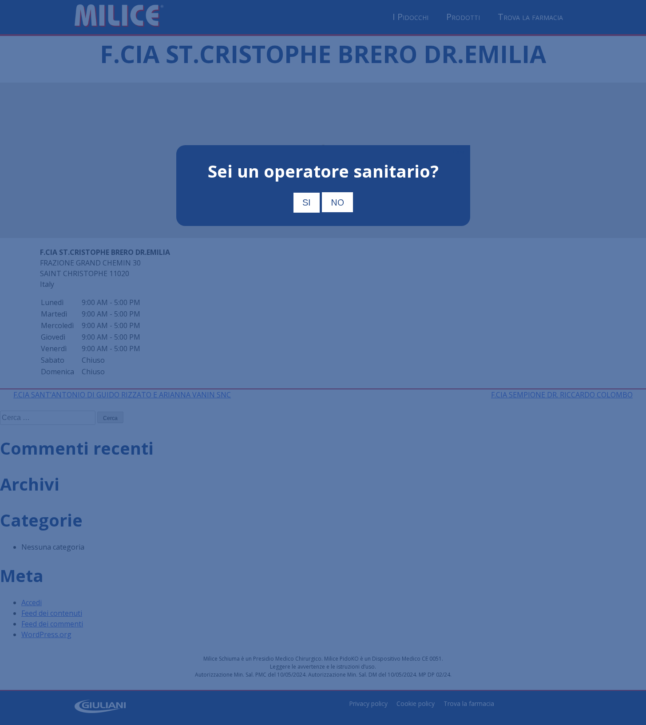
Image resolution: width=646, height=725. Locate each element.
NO (337, 202)
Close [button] (459, 152)
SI (306, 202)
